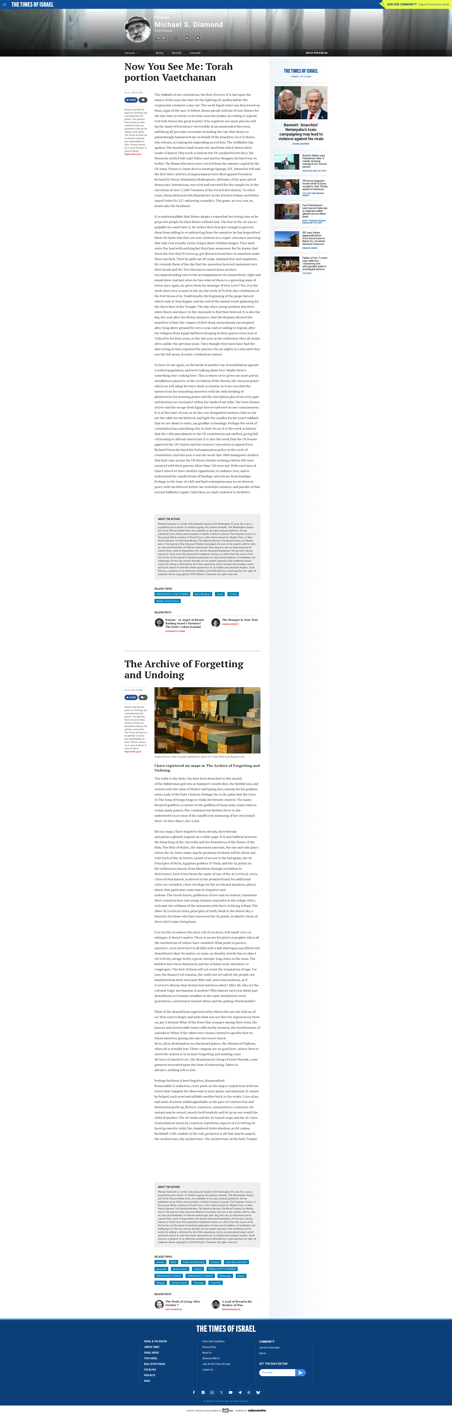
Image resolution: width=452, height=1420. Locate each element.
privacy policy (209, 1347)
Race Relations (202, 594)
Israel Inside (151, 1352)
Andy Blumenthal (173, 1309)
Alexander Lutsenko (175, 631)
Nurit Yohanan (309, 221)
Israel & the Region (155, 1341)
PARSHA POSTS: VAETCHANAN (172, 594)
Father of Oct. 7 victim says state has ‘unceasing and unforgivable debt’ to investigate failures (315, 264)
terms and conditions (213, 1341)
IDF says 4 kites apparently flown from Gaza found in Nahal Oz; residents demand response (313, 238)
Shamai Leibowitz (230, 624)
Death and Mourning (193, 1262)
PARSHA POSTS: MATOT (200, 1275)
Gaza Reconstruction (236, 1262)
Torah (220, 594)
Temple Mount (179, 1282)
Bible (173, 1262)
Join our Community (401, 4)
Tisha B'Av (215, 1282)
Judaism (198, 1269)
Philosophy (225, 1275)
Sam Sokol (307, 171)
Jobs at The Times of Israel (216, 1364)
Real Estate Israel (154, 1364)
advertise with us (211, 1358)
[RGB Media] (228, 1410)
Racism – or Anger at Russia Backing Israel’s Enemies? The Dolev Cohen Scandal (184, 623)
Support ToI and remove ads (433, 4)
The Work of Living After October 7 (182, 1303)
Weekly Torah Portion (167, 601)
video (147, 1381)
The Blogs (161, 17)
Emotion (215, 1262)
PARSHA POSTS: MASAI (168, 1275)
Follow (160, 38)
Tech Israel (150, 1358)
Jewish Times (151, 1347)
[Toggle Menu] (4, 4)
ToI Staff (321, 171)
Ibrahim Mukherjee (231, 1309)
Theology (198, 1282)
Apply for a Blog (317, 53)
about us (207, 1352)
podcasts (149, 1375)
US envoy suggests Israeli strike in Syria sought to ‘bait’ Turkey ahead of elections (315, 185)
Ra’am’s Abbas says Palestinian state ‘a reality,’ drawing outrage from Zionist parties (314, 161)
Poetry (241, 1275)
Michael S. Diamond (188, 24)
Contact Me (195, 53)
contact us (207, 1369)
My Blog (159, 53)
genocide (161, 1269)
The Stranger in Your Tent (240, 620)
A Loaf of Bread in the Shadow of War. (237, 1303)
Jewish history (180, 1269)
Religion (160, 1282)
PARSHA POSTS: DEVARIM (222, 1269)
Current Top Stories (301, 76)
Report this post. (133, 154)
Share (132, 100)
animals (160, 1262)
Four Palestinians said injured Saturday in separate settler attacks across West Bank (314, 211)
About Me (176, 53)
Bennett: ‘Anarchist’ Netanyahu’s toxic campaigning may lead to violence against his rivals (301, 132)
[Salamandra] (257, 1410)
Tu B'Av (233, 594)
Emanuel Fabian (309, 248)
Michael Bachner (301, 144)
